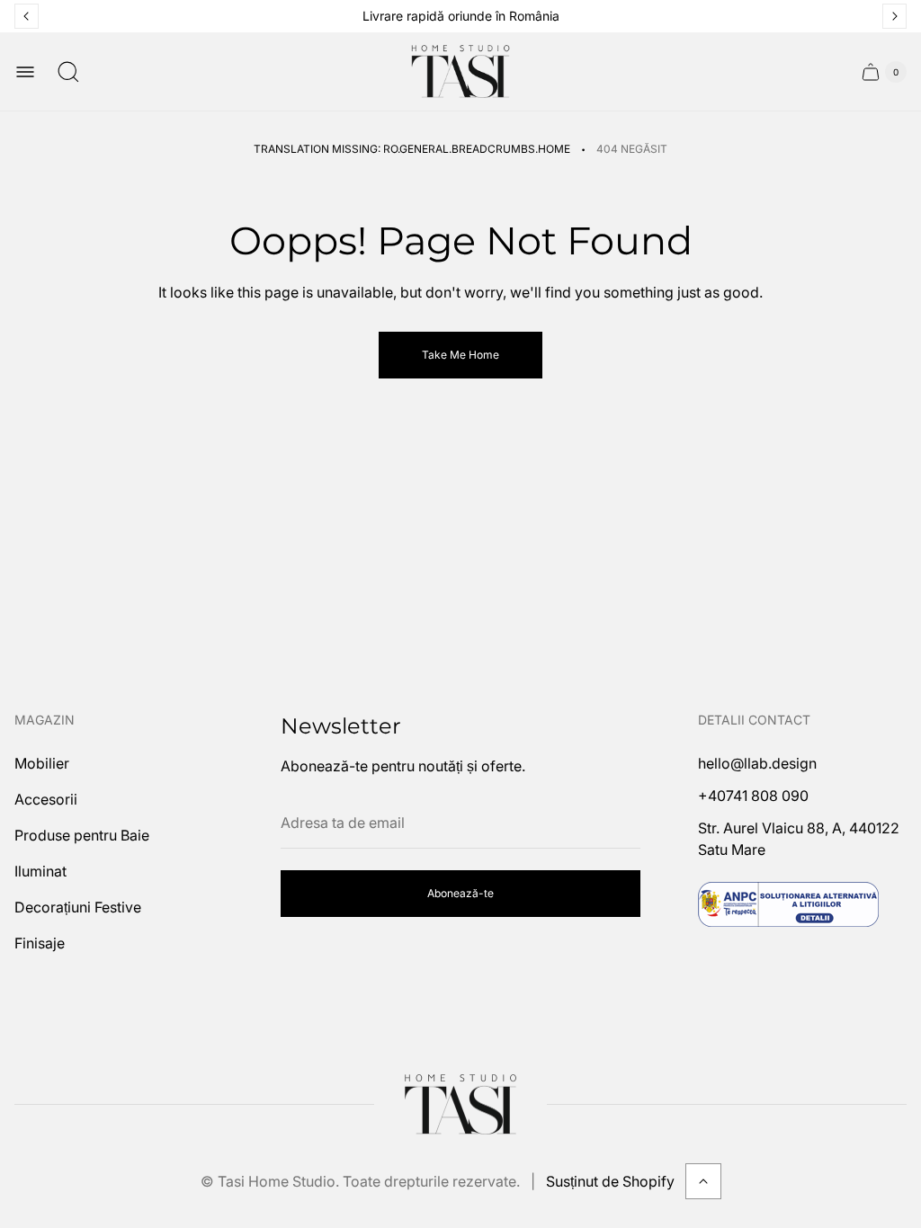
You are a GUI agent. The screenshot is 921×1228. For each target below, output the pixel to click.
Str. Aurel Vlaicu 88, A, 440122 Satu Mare (798, 839)
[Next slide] (894, 16)
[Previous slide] (26, 16)
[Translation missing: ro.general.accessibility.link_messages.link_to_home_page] (460, 1104)
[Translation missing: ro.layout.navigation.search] (68, 72)
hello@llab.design (757, 763)
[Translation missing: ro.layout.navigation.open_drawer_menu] (25, 72)
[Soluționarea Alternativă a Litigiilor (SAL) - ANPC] (788, 904)
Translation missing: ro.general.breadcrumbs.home (412, 149)
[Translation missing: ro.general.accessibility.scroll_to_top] (703, 1181)
